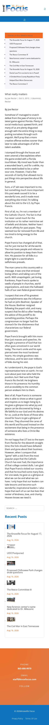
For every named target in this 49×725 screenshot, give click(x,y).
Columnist (36, 98)
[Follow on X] (27, 691)
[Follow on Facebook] (22, 691)
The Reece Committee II (18, 84)
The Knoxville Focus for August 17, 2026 (24, 40)
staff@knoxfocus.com (24, 679)
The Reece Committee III (19, 55)
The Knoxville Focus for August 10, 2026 (24, 69)
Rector (8, 101)
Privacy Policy (17, 718)
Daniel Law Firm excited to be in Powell (24, 73)
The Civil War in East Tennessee (22, 65)
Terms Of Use (31, 718)
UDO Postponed (16, 44)
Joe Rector (12, 98)
